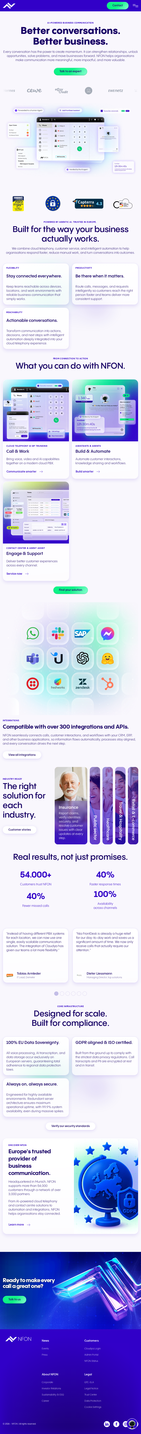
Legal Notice (91, 1388)
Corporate (47, 1382)
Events (45, 1348)
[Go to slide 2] (62, 993)
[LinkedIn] (107, 1424)
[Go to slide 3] (68, 993)
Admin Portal (91, 1355)
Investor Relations (51, 1388)
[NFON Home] (9, 6)
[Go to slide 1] (56, 993)
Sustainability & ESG (53, 1395)
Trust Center (90, 1395)
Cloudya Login (92, 1348)
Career (45, 1401)
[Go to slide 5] (79, 993)
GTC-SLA (89, 1382)
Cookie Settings (92, 1407)
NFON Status (91, 1361)
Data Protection (92, 1401)
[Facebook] (116, 1424)
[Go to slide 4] (73, 993)
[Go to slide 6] (85, 993)
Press (45, 1355)
